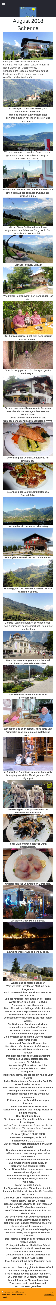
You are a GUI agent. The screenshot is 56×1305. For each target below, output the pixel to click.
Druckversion (10, 1292)
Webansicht (49, 1295)
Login (51, 1292)
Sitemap (20, 1292)
